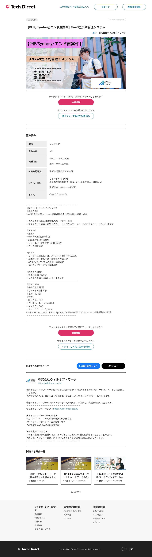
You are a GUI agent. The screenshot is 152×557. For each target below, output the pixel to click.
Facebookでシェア (88, 366)
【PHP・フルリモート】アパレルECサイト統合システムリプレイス (42, 477)
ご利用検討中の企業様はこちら (74, 6)
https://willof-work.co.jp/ (49, 383)
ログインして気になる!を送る (76, 116)
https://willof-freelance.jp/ (65, 408)
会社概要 (38, 514)
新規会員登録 (134, 6)
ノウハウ (67, 518)
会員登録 (76, 102)
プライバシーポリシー (43, 529)
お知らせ (38, 521)
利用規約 (38, 525)
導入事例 (67, 515)
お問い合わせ (40, 518)
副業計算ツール (99, 518)
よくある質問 (98, 511)
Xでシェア (113, 366)
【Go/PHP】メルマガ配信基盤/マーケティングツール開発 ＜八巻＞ (109, 477)
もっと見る (76, 492)
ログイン (106, 6)
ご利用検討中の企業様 (72, 511)
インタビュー (98, 515)
